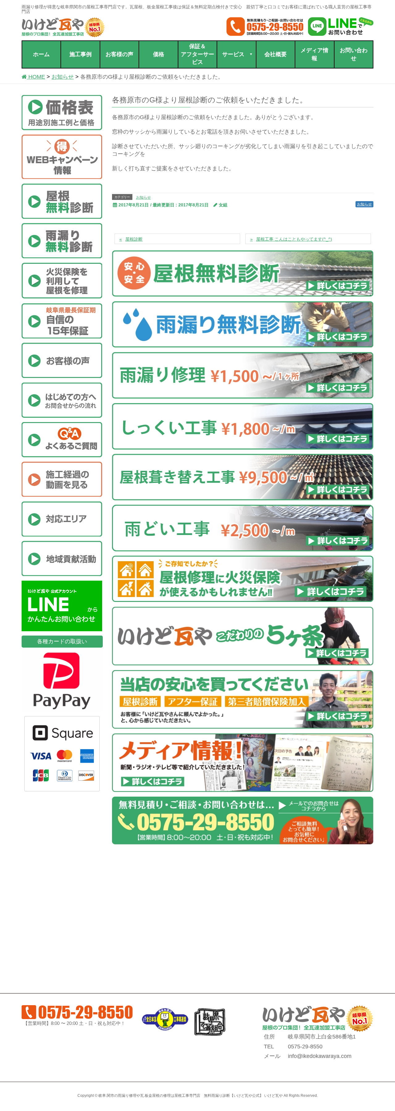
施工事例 (80, 54)
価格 (158, 54)
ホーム (41, 54)
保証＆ (197, 54)
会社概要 (275, 54)
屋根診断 (134, 239)
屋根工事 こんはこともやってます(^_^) (294, 239)
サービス (233, 54)
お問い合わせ (354, 54)
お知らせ (143, 197)
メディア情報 (314, 54)
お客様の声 (119, 54)
